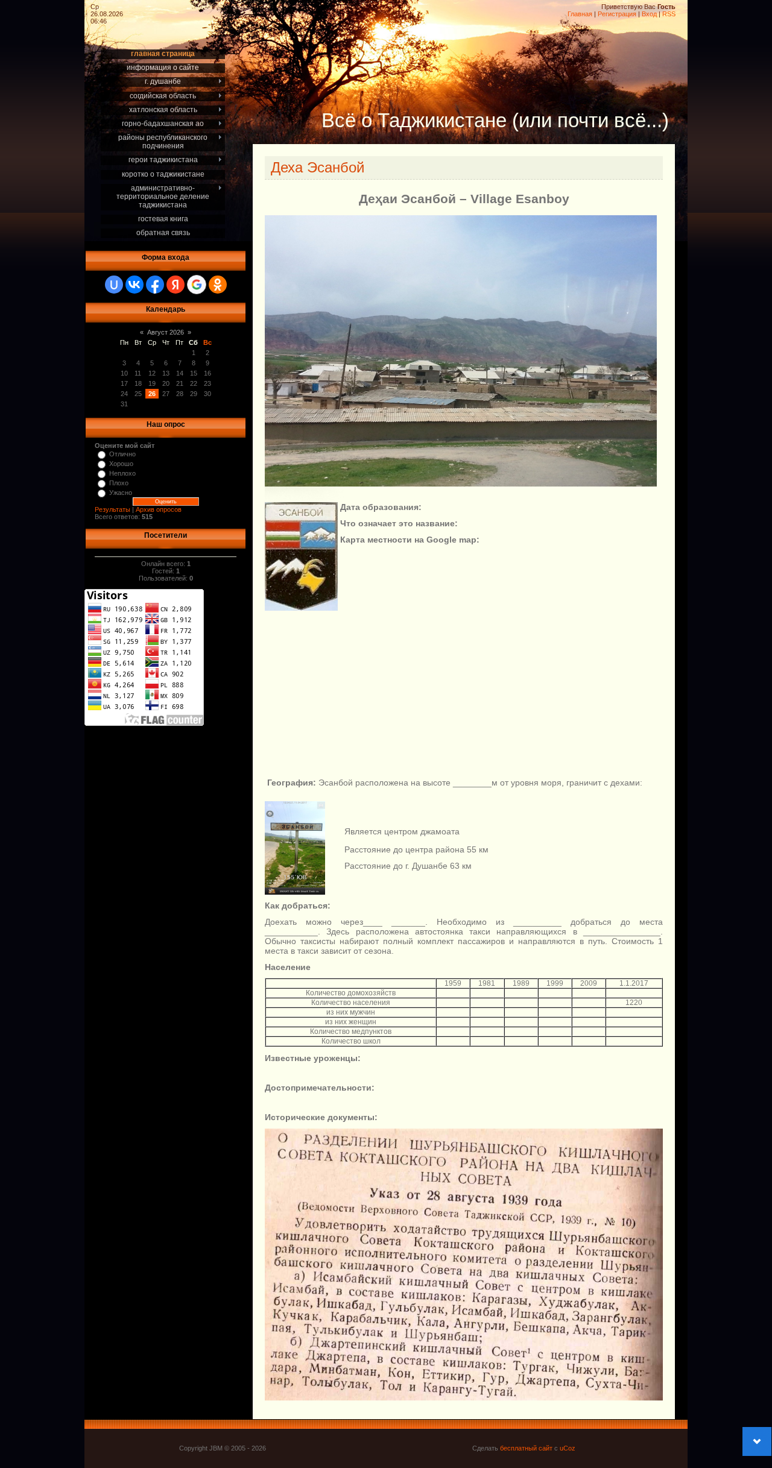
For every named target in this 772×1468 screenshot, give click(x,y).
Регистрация (617, 13)
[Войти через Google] (196, 284)
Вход (649, 13)
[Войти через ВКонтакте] (134, 285)
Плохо (118, 483)
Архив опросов (159, 509)
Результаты (112, 509)
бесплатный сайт (526, 1448)
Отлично (122, 454)
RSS (669, 13)
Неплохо (122, 473)
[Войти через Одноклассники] (218, 285)
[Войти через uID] (114, 285)
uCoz (567, 1448)
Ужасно (120, 492)
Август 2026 (165, 332)
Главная (580, 13)
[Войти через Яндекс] (175, 285)
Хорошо (121, 463)
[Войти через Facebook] (155, 285)
